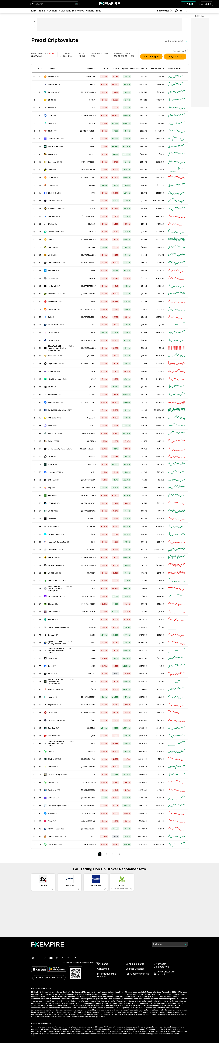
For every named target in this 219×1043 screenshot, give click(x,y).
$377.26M (160, 239)
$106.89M (160, 208)
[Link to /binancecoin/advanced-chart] (176, 100)
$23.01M (160, 464)
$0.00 (161, 325)
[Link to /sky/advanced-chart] (176, 487)
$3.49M (161, 821)
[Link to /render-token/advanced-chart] (176, 735)
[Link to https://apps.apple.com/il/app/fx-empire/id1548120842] (39, 969)
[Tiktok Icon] (75, 958)
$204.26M (160, 395)
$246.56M (160, 278)
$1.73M (161, 511)
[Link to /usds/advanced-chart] (176, 177)
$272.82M (160, 426)
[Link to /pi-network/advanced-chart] (176, 611)
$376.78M (160, 333)
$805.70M (160, 100)
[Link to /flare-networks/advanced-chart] (176, 821)
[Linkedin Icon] (45, 958)
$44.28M (160, 581)
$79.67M (160, 813)
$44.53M (160, 270)
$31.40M (160, 542)
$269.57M (160, 433)
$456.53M (159, 131)
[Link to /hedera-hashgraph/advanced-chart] (176, 286)
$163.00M (160, 364)
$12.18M (161, 697)
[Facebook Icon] (39, 958)
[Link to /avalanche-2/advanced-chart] (176, 301)
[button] (5, 4)
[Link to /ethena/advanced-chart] (176, 480)
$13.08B (160, 84)
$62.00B (160, 92)
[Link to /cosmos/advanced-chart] (176, 720)
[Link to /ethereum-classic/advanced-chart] (176, 580)
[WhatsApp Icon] (69, 958)
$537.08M (160, 317)
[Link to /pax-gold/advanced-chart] (176, 417)
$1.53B (161, 146)
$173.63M (160, 565)
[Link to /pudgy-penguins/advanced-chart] (176, 805)
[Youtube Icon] (51, 958)
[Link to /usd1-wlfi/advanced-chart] (176, 255)
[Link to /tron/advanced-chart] (176, 131)
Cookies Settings (135, 968)
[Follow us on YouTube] (181, 10)
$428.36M (160, 294)
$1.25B (161, 255)
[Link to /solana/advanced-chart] (176, 123)
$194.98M (160, 379)
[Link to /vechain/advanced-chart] (176, 797)
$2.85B (161, 108)
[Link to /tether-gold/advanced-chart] (176, 355)
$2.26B (161, 480)
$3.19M (161, 557)
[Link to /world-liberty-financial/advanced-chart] (176, 448)
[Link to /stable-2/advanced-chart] (176, 759)
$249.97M (160, 806)
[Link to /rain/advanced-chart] (176, 169)
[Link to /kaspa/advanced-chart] (176, 697)
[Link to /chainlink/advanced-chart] (176, 193)
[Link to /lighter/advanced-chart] (176, 658)
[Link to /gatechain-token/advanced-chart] (176, 666)
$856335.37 (158, 844)
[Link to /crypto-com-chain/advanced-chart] (176, 340)
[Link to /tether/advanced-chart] (176, 92)
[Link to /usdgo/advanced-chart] (176, 573)
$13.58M (160, 751)
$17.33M (160, 387)
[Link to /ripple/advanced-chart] (176, 107)
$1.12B (161, 154)
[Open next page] (119, 854)
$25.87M (160, 712)
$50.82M (160, 263)
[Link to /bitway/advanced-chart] (176, 604)
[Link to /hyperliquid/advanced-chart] (176, 146)
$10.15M (160, 534)
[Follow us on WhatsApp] (176, 10)
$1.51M (161, 666)
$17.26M (161, 767)
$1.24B (161, 775)
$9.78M (161, 759)
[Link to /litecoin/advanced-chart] (176, 278)
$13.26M (160, 604)
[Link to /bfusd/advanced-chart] (176, 557)
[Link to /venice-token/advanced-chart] (176, 689)
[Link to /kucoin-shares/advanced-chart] (176, 619)
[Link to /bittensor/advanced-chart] (176, 394)
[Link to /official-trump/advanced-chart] (176, 774)
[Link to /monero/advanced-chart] (176, 185)
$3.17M (161, 674)
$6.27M (161, 488)
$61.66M (160, 449)
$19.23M (160, 247)
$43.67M (160, 472)
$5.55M (161, 829)
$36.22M (160, 503)
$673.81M (160, 162)
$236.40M (160, 301)
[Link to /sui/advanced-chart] (176, 317)
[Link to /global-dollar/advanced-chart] (176, 293)
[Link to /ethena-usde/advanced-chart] (176, 262)
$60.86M (160, 596)
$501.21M (160, 177)
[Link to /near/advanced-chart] (176, 379)
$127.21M (160, 185)
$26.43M (160, 705)
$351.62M (160, 139)
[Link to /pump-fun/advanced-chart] (176, 433)
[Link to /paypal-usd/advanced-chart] (176, 363)
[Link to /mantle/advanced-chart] (176, 464)
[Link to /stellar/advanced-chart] (176, 224)
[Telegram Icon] (63, 958)
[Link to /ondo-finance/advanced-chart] (176, 456)
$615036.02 (159, 410)
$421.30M (160, 193)
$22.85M (160, 689)
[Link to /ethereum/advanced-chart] (176, 84)
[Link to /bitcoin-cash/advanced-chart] (176, 231)
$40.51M (160, 720)
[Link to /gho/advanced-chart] (176, 751)
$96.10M (160, 519)
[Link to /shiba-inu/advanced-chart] (176, 309)
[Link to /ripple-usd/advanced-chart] (176, 402)
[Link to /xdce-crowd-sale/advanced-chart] (176, 828)
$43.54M (160, 736)
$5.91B (161, 123)
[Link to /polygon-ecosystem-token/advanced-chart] (176, 596)
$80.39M (160, 728)
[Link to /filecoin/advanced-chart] (176, 813)
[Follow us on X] (171, 10)
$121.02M (160, 224)
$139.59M (160, 232)
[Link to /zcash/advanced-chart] (176, 154)
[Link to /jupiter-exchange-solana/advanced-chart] (176, 728)
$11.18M (161, 782)
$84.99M (160, 441)
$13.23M (160, 635)
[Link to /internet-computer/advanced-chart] (176, 542)
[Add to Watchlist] (34, 77)
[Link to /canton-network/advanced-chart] (176, 247)
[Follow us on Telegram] (186, 10)
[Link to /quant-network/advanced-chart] (176, 635)
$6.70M (161, 612)
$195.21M (160, 356)
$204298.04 (158, 201)
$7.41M (161, 340)
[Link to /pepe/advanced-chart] (176, 495)
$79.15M (160, 309)
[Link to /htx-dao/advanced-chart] (176, 503)
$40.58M (160, 837)
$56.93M (160, 798)
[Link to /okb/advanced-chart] (176, 386)
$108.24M (160, 418)
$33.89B (160, 77)
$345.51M (160, 216)
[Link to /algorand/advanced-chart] (176, 704)
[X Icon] (33, 958)
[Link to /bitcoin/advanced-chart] (176, 76)
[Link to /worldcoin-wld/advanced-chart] (176, 526)
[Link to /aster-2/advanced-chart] (176, 441)
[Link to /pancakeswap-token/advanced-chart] (176, 836)
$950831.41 (159, 550)
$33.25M (160, 170)
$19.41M (160, 619)
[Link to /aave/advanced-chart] (176, 425)
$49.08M (160, 790)
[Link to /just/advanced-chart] (176, 712)
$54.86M (160, 286)
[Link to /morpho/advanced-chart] (176, 472)
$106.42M (160, 457)
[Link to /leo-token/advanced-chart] (176, 200)
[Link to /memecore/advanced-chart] (176, 371)
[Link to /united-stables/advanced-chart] (176, 565)
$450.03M (159, 402)
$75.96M (160, 658)
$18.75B (160, 115)
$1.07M (161, 371)
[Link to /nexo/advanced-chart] (176, 673)
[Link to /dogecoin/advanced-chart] (176, 162)
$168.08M (160, 526)
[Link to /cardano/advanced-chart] (176, 216)
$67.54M (160, 573)
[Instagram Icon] (57, 958)
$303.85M (159, 495)
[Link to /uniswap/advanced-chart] (176, 332)
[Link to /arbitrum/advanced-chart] (176, 790)
